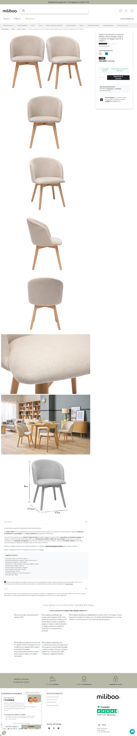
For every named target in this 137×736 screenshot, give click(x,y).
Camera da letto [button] (71, 25)
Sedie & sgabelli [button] (22, 25)
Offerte (17, 19)
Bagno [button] (82, 25)
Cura (6, 589)
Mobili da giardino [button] (108, 25)
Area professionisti (127, 19)
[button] (27, 627)
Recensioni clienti (52, 699)
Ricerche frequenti (52, 705)
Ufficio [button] (33, 25)
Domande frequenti (53, 697)
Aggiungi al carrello (118, 78)
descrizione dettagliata (104, 46)
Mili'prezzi (29, 19)
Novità (6, 19)
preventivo (110, 88)
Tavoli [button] (40, 25)
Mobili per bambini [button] (93, 25)
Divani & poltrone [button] (8, 25)
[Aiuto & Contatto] (120, 11)
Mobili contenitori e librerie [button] (54, 25)
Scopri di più (69, 584)
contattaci (118, 88)
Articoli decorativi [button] (122, 25)
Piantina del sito (51, 702)
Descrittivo (8, 522)
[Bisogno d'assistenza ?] (132, 731)
